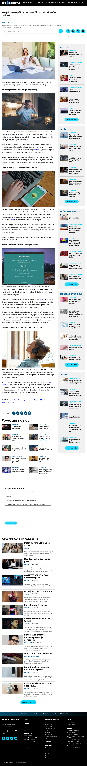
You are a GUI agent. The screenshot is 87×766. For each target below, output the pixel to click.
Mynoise (43, 400)
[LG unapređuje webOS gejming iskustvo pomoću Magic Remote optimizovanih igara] (64, 240)
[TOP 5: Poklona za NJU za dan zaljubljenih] (64, 78)
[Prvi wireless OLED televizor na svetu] (64, 277)
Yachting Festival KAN (75, 402)
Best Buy (26, 726)
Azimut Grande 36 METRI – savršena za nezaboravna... (75, 406)
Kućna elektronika (76, 62)
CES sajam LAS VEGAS (73, 730)
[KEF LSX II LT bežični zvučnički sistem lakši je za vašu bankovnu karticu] (64, 253)
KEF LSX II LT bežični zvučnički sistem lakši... (75, 255)
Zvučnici (47, 732)
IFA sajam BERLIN (71, 732)
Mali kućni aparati (50, 728)
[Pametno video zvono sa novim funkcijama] (12, 672)
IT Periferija (27, 748)
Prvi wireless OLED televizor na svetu (75, 277)
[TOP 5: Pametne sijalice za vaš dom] (64, 89)
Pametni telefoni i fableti (32, 656)
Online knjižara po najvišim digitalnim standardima (75, 338)
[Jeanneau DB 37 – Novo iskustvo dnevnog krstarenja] (64, 392)
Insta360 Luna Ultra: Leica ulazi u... (37, 544)
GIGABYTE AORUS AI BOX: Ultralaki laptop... (36, 576)
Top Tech (26, 730)
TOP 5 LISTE (65, 47)
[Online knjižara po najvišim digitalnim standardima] (64, 336)
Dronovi (26, 746)
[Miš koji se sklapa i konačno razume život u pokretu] (12, 596)
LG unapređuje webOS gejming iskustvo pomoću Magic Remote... (75, 242)
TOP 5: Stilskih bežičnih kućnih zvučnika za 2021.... (75, 101)
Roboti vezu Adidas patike (75, 348)
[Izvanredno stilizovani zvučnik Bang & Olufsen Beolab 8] (64, 227)
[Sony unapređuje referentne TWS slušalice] (64, 193)
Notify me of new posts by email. (38, 504)
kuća (30, 400)
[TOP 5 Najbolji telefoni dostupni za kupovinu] (6, 437)
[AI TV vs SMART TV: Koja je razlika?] (64, 217)
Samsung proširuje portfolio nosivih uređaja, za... (45, 471)
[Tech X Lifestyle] (11, 2)
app (10, 400)
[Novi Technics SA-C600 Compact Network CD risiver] (64, 265)
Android (4, 385)
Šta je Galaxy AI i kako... (35, 605)
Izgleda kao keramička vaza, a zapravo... (38, 684)
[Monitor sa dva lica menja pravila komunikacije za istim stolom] (12, 564)
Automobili (73, 423)
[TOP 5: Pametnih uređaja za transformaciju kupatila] (64, 64)
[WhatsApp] (21, 413)
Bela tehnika (48, 724)
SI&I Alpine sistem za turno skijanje (75, 417)
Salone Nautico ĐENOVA (73, 748)
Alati (46, 738)
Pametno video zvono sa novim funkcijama (36, 668)
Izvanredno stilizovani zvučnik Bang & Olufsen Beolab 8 (75, 229)
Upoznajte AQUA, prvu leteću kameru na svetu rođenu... (75, 136)
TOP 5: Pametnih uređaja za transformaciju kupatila (74, 67)
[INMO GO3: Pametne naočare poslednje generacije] (6, 458)
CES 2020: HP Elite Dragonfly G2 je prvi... (75, 160)
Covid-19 (72, 322)
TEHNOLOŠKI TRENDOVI (71, 294)
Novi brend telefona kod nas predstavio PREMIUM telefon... (75, 183)
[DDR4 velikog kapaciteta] (6, 427)
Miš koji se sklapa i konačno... (38, 591)
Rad (3, 402)
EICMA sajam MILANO (72, 734)
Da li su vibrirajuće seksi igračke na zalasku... (75, 301)
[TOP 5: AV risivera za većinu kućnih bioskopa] (64, 111)
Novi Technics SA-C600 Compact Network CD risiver (75, 267)
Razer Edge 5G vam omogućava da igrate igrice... (75, 171)
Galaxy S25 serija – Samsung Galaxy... (18, 471)
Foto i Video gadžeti (29, 740)
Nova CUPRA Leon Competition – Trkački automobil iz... (75, 428)
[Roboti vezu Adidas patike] (64, 347)
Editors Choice (28, 728)
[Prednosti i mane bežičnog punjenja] (64, 357)
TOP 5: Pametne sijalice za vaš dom (75, 90)
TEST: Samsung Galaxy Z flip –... (44, 437)
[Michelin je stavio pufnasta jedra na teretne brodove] (64, 439)
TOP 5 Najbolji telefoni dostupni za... (18, 438)
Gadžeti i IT (5, 22)
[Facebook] (68, 31)
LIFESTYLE (65, 375)
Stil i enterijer (48, 734)
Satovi (47, 754)
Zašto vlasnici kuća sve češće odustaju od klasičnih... (75, 382)
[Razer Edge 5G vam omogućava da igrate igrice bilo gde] (64, 170)
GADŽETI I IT (65, 129)
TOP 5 (71, 75)
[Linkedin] (25, 413)
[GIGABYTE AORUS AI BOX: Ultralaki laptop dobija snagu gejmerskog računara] (12, 580)
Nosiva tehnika (17, 456)
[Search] (61, 31)
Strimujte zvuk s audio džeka (44, 427)
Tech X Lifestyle (10, 719)
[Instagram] (73, 31)
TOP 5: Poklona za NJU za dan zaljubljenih (75, 79)
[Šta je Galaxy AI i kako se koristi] (12, 610)
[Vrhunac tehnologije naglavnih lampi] (6, 448)
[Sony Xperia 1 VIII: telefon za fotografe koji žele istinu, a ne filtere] (12, 658)
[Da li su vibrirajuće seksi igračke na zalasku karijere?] (64, 299)
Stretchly (41, 299)
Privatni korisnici (71, 722)
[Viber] (29, 413)
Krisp (37, 150)
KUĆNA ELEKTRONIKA (70, 211)
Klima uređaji (48, 726)
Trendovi (73, 309)
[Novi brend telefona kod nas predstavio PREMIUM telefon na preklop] (64, 181)
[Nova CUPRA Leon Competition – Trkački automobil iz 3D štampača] (64, 426)
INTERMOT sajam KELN (73, 741)
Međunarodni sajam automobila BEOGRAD (75, 737)
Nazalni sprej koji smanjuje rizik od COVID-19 (74, 326)
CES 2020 (72, 156)
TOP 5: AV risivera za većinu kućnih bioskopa (75, 112)
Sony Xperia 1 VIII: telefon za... (38, 653)
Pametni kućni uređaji (51, 736)
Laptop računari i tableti (30, 742)
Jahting (72, 389)
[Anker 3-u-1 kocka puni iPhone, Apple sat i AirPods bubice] (64, 146)
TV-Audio (72, 215)
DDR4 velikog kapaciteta (16, 427)
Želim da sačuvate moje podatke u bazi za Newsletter (21, 500)
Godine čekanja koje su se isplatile (37, 620)
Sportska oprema (75, 345)
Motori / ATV (48, 750)
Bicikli (46, 756)
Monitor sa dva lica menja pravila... (37, 560)
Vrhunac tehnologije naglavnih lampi (19, 449)
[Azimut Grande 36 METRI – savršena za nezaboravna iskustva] (64, 403)
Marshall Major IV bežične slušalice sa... (45, 460)
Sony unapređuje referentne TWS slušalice (75, 194)
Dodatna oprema (28, 750)
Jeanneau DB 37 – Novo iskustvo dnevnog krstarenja (75, 393)
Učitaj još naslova (28, 702)
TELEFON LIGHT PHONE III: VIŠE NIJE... (46, 449)
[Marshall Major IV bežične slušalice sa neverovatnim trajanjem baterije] (33, 458)
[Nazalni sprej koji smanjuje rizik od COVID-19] (64, 324)
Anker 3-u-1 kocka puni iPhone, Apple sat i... (75, 148)
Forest (12, 220)
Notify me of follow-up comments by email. (17, 504)
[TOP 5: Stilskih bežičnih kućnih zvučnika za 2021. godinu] (64, 99)
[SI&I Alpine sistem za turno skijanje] (64, 416)
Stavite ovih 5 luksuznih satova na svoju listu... (75, 54)
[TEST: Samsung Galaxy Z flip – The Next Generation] (33, 437)
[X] (78, 31)
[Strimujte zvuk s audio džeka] (33, 427)
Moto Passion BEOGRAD (73, 740)
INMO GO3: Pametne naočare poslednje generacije (19, 460)
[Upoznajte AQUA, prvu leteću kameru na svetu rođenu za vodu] (64, 135)
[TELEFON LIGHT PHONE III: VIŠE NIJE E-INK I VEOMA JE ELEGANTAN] (33, 448)
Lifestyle (73, 50)
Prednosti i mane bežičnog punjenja (75, 358)
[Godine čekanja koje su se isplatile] (12, 623)
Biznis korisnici (71, 724)
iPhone (49, 382)
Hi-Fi (46, 730)
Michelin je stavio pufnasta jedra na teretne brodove (75, 441)
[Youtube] (83, 31)
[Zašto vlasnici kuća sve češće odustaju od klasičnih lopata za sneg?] (64, 380)
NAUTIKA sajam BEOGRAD (74, 744)
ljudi (36, 400)
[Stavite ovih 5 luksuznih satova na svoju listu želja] (64, 53)
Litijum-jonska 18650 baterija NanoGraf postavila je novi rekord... (75, 313)
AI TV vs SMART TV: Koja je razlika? (75, 218)
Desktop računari (28, 744)
